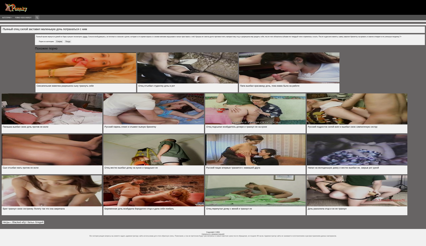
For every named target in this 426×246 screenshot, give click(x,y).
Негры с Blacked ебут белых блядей (23, 222)
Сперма (59, 41)
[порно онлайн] (15, 11)
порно (85, 37)
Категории (6, 17)
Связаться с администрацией (213, 234)
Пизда (67, 41)
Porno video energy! (23, 17)
